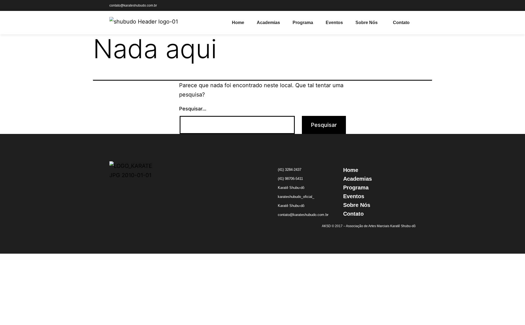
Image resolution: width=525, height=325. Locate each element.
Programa (303, 22)
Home (238, 22)
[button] (367, 22)
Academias (268, 22)
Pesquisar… (192, 109)
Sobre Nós (366, 22)
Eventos (334, 22)
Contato (401, 22)
